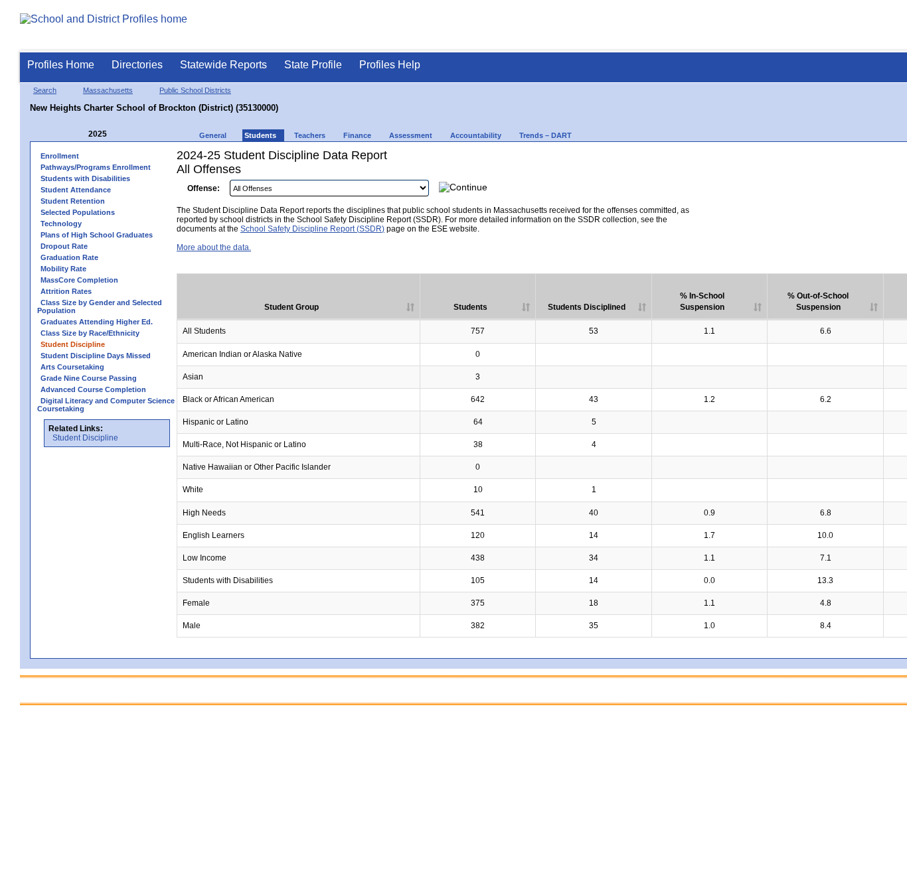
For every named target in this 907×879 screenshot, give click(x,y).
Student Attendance (76, 190)
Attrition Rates (66, 291)
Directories (137, 64)
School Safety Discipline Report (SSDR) (312, 229)
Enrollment (60, 156)
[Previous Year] (79, 134)
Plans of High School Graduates (97, 235)
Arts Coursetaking (72, 367)
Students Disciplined (586, 307)
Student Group (291, 307)
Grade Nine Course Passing (89, 378)
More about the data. (214, 247)
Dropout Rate (64, 246)
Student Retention (73, 201)
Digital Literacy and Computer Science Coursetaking (106, 405)
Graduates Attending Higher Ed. (97, 322)
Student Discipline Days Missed (96, 356)
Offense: (203, 188)
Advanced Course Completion (93, 389)
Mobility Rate (63, 269)
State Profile (313, 64)
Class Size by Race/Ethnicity (90, 333)
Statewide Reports (223, 64)
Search (44, 90)
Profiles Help (389, 64)
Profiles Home (60, 64)
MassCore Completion (79, 280)
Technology (61, 224)
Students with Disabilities (85, 178)
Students (470, 307)
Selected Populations (78, 212)
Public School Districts (195, 90)
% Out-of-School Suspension (818, 301)
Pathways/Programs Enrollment (96, 167)
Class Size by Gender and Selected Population (99, 306)
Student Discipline (85, 437)
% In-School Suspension (702, 301)
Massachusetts (108, 90)
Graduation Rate (69, 257)
